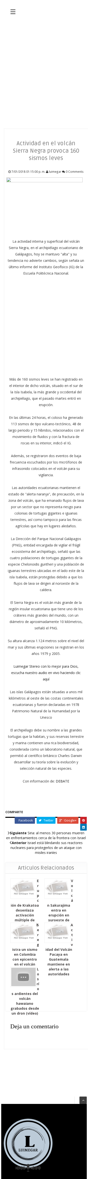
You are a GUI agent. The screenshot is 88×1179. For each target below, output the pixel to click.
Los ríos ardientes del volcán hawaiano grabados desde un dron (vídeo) (25, 991)
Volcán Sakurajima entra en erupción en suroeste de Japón (60, 902)
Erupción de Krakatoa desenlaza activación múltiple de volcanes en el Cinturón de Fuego (25, 907)
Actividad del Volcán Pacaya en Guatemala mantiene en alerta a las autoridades (59, 949)
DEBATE (62, 781)
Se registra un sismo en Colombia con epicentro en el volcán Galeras (25, 947)
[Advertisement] (44, 71)
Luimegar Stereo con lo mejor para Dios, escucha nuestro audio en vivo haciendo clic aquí (46, 672)
